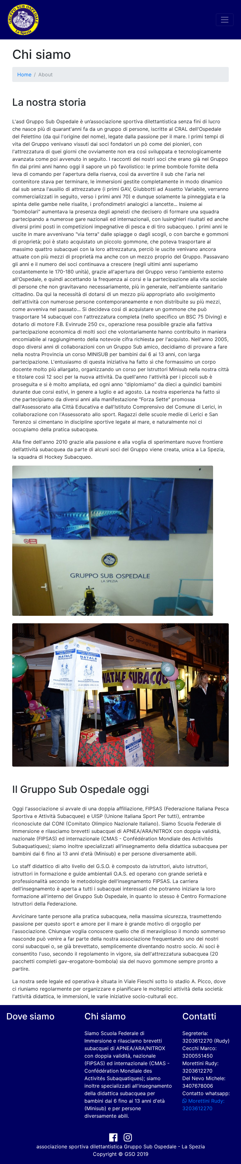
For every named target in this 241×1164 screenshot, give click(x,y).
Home (24, 74)
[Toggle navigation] (224, 19)
